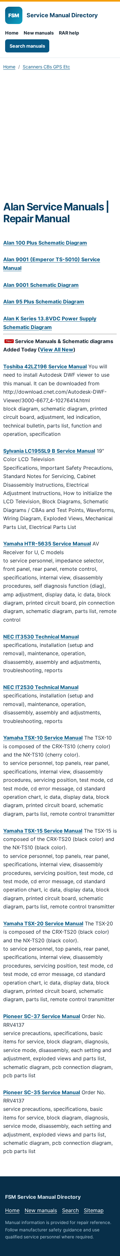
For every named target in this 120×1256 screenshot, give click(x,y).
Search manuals (27, 46)
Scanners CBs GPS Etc (46, 66)
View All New (56, 349)
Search (70, 1210)
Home (12, 32)
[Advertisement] (60, 138)
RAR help (69, 32)
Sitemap (94, 1210)
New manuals (39, 32)
